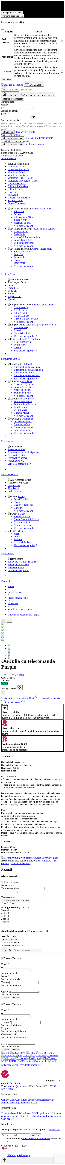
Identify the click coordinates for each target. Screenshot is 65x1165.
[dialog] (32, 978)
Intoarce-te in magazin (13, 99)
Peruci (17, 536)
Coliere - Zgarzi (15, 491)
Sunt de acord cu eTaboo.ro (33, 1138)
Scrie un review (10, 939)
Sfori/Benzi (13, 488)
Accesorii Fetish (22, 542)
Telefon (5, 982)
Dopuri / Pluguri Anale (19, 197)
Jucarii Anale (20, 220)
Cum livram (21, 1099)
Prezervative (20, 257)
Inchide (25, 900)
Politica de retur (54, 1116)
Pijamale (12, 299)
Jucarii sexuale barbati (44, 228)
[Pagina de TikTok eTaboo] (16, 1142)
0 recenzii (19, 675)
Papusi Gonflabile (23, 240)
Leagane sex (14, 485)
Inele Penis (19, 234)
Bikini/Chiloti (20, 313)
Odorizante (27, 418)
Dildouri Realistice (17, 183)
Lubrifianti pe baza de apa (27, 367)
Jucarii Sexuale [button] (8, 158)
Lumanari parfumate (24, 427)
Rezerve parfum (22, 424)
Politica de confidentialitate (32, 1116)
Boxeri (17, 330)
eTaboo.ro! (54, 1129)
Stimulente (26, 381)
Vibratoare (19, 211)
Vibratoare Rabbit (16, 172)
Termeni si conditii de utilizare (16, 1113)
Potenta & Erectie (22, 387)
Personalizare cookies (13, 16)
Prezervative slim (16, 455)
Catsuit (17, 347)
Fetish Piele (19, 344)
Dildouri (18, 214)
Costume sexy (21, 307)
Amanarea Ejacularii (24, 384)
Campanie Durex (21, 1102)
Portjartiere (13, 288)
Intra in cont (8, 132)
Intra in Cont (28, 698)
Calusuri (18, 507)
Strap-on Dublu (15, 200)
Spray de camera (22, 430)
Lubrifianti (26, 364)
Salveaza (7, 79)
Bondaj (21, 496)
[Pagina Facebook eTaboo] (3, 1142)
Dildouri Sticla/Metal (18, 186)
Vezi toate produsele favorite (39, 138)
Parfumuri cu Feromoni (25, 404)
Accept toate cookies (12, 12)
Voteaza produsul (9, 882)
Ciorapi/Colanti (21, 315)
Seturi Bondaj (21, 499)
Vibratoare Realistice (18, 175)
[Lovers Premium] (11, 857)
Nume (4, 885)
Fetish (20, 531)
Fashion (18, 539)
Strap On (18, 254)
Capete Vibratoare (17, 203)
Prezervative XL (16, 460)
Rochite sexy (20, 310)
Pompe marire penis (24, 242)
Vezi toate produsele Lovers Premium (39, 857)
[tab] (10, 94)
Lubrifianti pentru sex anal (27, 375)
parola (5, 113)
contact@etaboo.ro (17, 1086)
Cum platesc (7, 1118)
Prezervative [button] (7, 441)
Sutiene (11, 293)
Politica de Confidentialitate (36, 1138)
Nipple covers (14, 296)
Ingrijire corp (20, 407)
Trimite (6, 997)
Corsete (11, 285)
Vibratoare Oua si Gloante (21, 178)
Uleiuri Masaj (20, 410)
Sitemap (32, 1099)
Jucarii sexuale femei (41, 208)
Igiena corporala (16, 567)
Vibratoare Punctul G (18, 169)
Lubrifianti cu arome (24, 372)
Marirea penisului (22, 389)
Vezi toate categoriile (24, 226)
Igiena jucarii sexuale (18, 564)
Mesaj (4, 1043)
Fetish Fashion (32, 339)
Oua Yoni (12, 192)
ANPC (34, 1102)
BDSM (21, 513)
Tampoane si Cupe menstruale (23, 561)
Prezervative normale (18, 458)
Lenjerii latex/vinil (23, 342)
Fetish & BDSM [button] (9, 474)
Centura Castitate (22, 522)
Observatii (6, 991)
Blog (12, 1099)
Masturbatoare (21, 231)
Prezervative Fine (16, 449)
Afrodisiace (28, 398)
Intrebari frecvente (45, 1099)
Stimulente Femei (22, 392)
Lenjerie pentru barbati (44, 324)
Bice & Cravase (22, 516)
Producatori (7, 1102)
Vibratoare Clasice (17, 166)
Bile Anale (13, 194)
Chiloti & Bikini (22, 333)
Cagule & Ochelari (23, 505)
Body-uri (12, 290)
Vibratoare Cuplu (22, 251)
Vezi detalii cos (9, 698)
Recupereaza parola (25, 132)
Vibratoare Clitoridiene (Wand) (23, 180)
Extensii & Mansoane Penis (27, 237)
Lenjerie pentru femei (42, 304)
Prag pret (5, 1028)
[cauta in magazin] (4, 89)
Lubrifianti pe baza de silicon (28, 369)
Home (11, 586)
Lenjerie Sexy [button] (8, 274)
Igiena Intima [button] (7, 553)
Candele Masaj (21, 412)
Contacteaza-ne (13, 702)
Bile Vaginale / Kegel (24, 217)
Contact (5, 1099)
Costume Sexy (21, 327)
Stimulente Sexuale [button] (10, 358)
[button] (3, 692)
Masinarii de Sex (22, 222)
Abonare (36, 1135)
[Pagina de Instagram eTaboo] (8, 1142)
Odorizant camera (23, 421)
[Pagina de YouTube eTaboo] (12, 1142)
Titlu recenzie (8, 888)
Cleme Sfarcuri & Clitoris (26, 519)
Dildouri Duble (15, 189)
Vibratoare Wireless (20, 863)
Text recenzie (8, 897)
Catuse (17, 260)
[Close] (2, 29)
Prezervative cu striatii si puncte (23, 452)
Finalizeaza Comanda (35, 144)
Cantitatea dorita (9, 1034)
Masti (16, 533)
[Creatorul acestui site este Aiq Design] (7, 1148)
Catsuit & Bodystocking (26, 318)
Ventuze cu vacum (23, 525)
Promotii (5, 581)
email (5, 104)
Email (5, 964)
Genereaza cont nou (11, 135)
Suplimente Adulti (23, 401)
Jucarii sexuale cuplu (41, 248)
